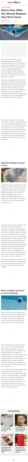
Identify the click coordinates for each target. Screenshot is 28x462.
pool (9, 313)
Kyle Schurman (6, 20)
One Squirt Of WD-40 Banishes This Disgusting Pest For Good (6, 450)
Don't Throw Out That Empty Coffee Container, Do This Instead (20, 450)
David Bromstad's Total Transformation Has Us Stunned (20, 429)
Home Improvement (6, 7)
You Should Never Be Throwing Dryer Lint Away (6, 429)
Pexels (25, 308)
